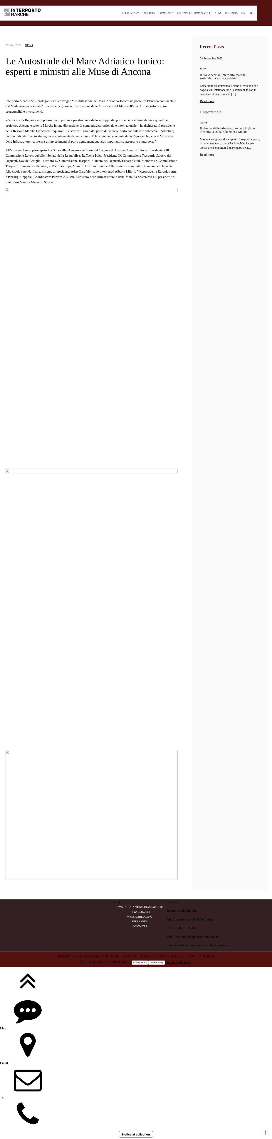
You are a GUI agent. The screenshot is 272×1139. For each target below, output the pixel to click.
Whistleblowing (139, 916)
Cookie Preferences (178, 962)
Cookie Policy (156, 962)
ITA (243, 13)
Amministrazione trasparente (140, 907)
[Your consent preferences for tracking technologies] (265, 1132)
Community (166, 13)
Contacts (231, 13)
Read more (207, 101)
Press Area (140, 921)
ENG (251, 13)
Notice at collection (136, 1134)
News (218, 13)
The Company (130, 13)
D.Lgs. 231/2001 (140, 911)
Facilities (148, 13)
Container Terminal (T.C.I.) (194, 13)
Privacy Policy (140, 962)
